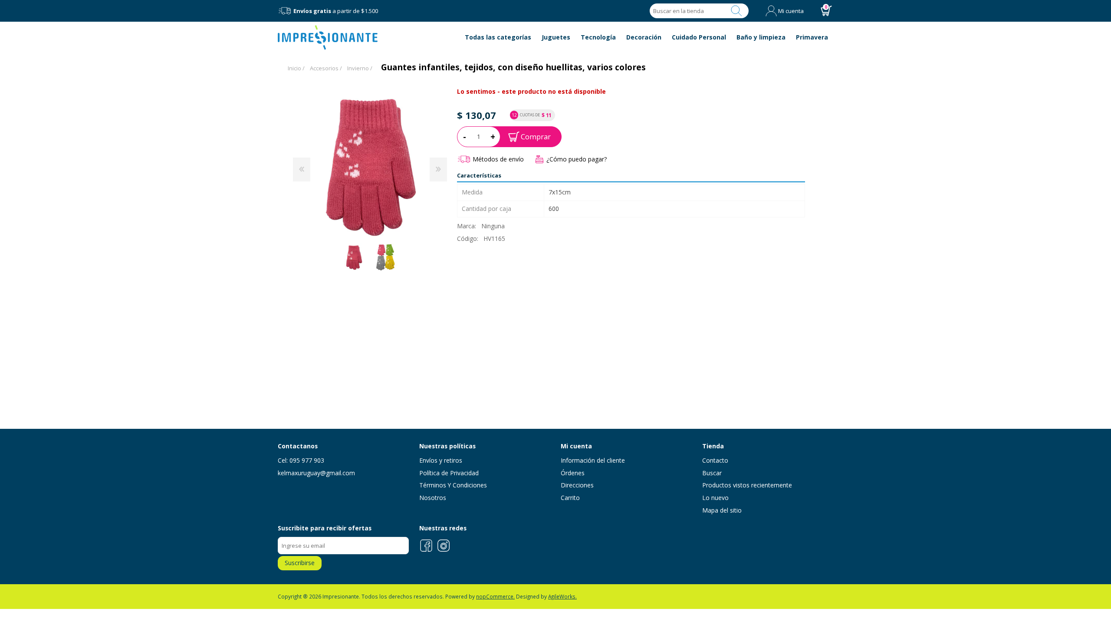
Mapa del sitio (722, 510)
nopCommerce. (495, 596)
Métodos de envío (498, 159)
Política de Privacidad (449, 473)
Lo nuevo (715, 497)
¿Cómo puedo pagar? (576, 159)
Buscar (736, 10)
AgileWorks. (562, 596)
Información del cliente (593, 460)
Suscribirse (300, 563)
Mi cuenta (791, 11)
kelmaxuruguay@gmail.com (316, 473)
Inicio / (296, 68)
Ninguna (493, 226)
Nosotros (432, 497)
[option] (354, 257)
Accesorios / (326, 68)
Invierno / (359, 68)
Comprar (536, 136)
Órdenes (573, 473)
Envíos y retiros (440, 460)
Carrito (570, 497)
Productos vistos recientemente (747, 485)
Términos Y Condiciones (453, 485)
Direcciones (577, 485)
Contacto (715, 460)
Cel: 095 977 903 (301, 460)
